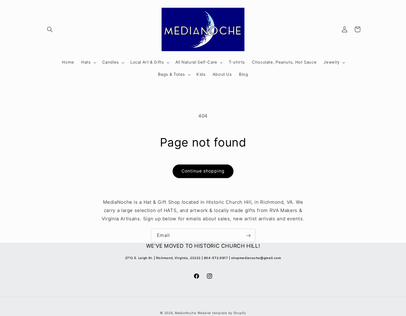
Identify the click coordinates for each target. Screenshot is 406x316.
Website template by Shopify (221, 313)
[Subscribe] (248, 235)
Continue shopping (203, 171)
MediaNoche (185, 313)
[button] (50, 29)
